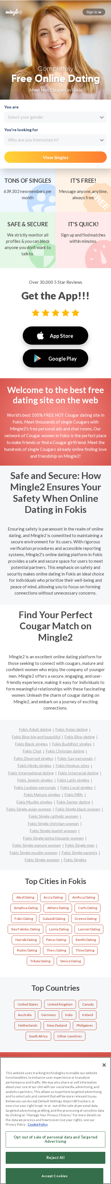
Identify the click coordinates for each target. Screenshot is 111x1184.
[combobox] (55, 117)
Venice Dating (70, 961)
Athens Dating (58, 908)
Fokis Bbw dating (80, 736)
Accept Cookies (55, 1176)
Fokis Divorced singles (33, 758)
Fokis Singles (75, 859)
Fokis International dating (31, 772)
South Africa (38, 1036)
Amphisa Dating (26, 908)
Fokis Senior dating (73, 801)
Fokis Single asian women (29, 809)
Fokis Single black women (78, 809)
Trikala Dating (40, 961)
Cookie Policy (38, 1124)
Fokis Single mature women (37, 845)
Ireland (87, 1015)
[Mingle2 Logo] (14, 11)
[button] (94, 12)
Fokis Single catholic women (53, 816)
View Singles (55, 157)
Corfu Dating (87, 908)
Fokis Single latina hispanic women (53, 838)
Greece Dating (85, 918)
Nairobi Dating (26, 940)
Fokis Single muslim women (33, 852)
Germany (48, 1015)
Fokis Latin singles (73, 780)
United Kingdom (60, 1004)
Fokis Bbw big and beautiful (36, 736)
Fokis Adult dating (35, 729)
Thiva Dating (85, 950)
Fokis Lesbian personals (35, 787)
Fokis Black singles (31, 743)
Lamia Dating (59, 929)
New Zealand (57, 1025)
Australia (25, 1015)
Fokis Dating (24, 918)
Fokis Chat (32, 751)
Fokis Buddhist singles (72, 743)
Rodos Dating (27, 950)
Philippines (85, 1025)
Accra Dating (53, 897)
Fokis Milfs (74, 794)
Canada (88, 1004)
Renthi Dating (86, 940)
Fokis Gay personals (75, 758)
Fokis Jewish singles (35, 780)
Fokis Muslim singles (34, 801)
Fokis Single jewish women (53, 830)
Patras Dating (56, 940)
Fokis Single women (42, 859)
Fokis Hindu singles (35, 765)
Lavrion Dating (89, 929)
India (69, 1015)
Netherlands (28, 1025)
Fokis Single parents (79, 852)
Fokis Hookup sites (72, 765)
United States (28, 1004)
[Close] (104, 1065)
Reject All (55, 1157)
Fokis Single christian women (53, 823)
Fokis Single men (79, 845)
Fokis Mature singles (42, 794)
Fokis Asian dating (72, 729)
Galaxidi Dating (54, 918)
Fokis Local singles (76, 787)
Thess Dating (56, 950)
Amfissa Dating (83, 897)
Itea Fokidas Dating (25, 929)
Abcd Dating (25, 897)
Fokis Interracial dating (78, 772)
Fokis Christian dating (65, 751)
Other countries (69, 1036)
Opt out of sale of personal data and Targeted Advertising (55, 1139)
